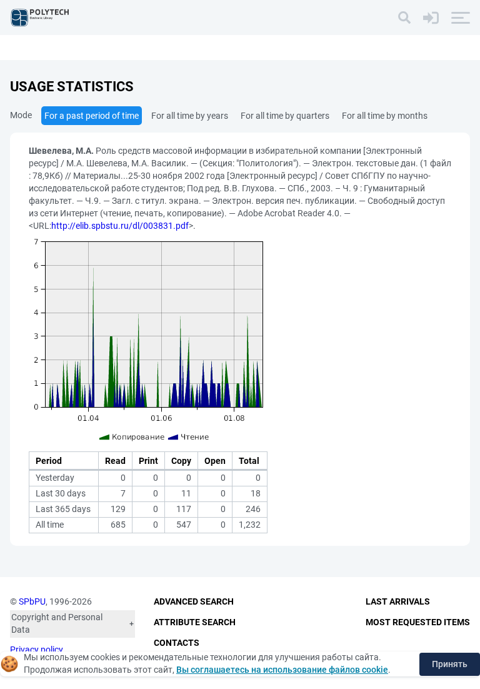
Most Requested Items (418, 622)
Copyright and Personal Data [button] (56, 623)
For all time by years (189, 116)
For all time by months (385, 116)
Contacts (176, 643)
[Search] (404, 17)
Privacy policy (36, 650)
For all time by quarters (285, 116)
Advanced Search (194, 601)
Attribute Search (195, 622)
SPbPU (32, 601)
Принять (450, 664)
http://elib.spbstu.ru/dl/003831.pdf (120, 226)
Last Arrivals (398, 601)
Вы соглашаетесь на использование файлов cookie (282, 670)
